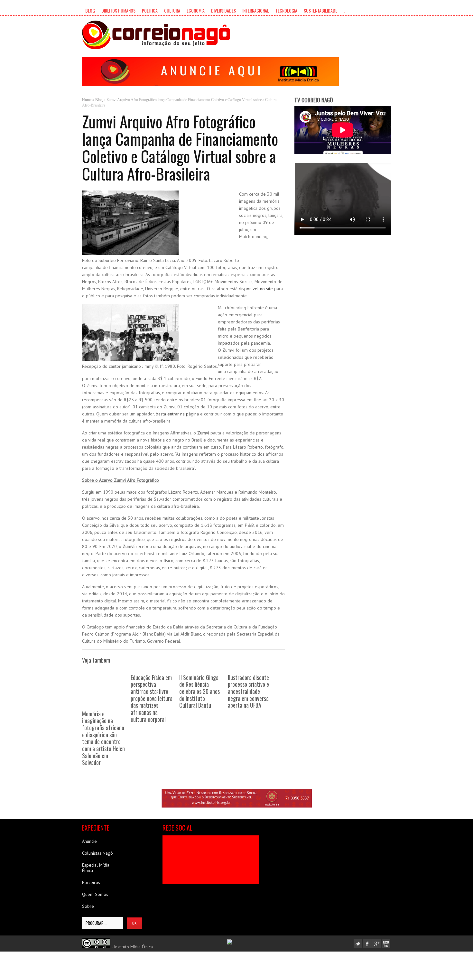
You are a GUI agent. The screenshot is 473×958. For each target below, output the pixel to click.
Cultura (172, 10)
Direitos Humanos (118, 10)
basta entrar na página (177, 414)
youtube (386, 943)
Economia (196, 10)
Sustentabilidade (320, 10)
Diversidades (223, 10)
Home (86, 100)
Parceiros (91, 882)
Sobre (88, 906)
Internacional (255, 10)
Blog (90, 10)
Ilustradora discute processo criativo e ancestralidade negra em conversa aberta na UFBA (248, 691)
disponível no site (256, 289)
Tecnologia (286, 10)
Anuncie (89, 841)
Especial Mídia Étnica (95, 867)
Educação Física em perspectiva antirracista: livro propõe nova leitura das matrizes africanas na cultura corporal (151, 698)
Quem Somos (95, 894)
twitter (358, 943)
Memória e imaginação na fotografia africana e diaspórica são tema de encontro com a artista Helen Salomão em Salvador (103, 738)
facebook (367, 943)
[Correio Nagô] (156, 35)
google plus (376, 943)
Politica (150, 10)
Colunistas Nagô (97, 853)
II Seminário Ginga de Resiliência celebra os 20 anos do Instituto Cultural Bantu (199, 691)
